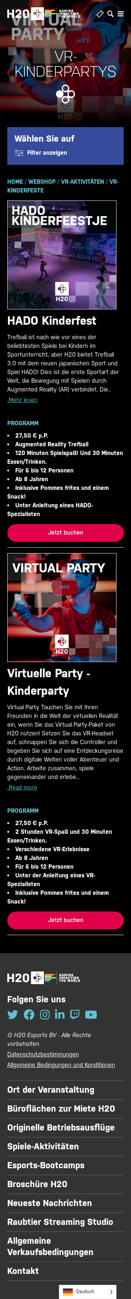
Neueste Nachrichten (49, 1203)
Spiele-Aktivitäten (43, 1146)
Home (15, 181)
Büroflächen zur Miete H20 (61, 1109)
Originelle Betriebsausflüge (61, 1128)
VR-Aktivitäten (82, 181)
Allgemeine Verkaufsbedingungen (50, 1246)
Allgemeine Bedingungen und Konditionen (61, 1064)
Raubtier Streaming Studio (60, 1222)
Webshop (42, 181)
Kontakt (23, 1271)
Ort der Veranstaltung (50, 1090)
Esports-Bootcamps (45, 1165)
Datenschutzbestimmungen (43, 1054)
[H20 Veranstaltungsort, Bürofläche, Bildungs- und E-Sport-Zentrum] (43, 13)
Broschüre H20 (37, 1184)
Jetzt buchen (65, 532)
